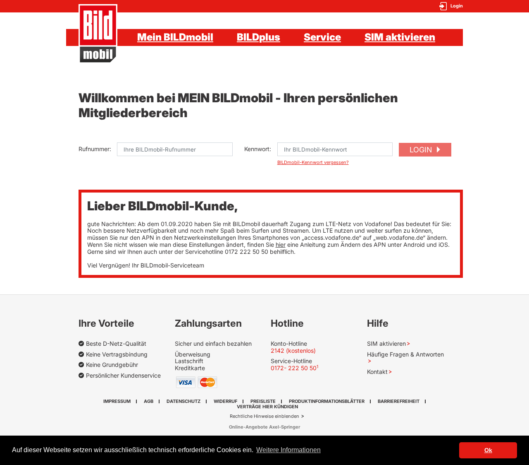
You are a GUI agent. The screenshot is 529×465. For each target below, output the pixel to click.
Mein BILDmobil (175, 37)
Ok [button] (488, 450)
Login (422, 149)
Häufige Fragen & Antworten (405, 354)
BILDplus (258, 37)
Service (322, 37)
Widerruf (225, 401)
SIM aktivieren (400, 37)
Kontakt (377, 371)
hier (281, 244)
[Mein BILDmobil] (98, 34)
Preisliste (263, 401)
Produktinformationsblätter (327, 401)
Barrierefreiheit (398, 401)
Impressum (117, 401)
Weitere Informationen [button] (288, 449)
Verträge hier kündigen (267, 407)
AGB (148, 401)
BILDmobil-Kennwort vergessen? (313, 162)
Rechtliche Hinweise (252, 416)
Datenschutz (183, 401)
